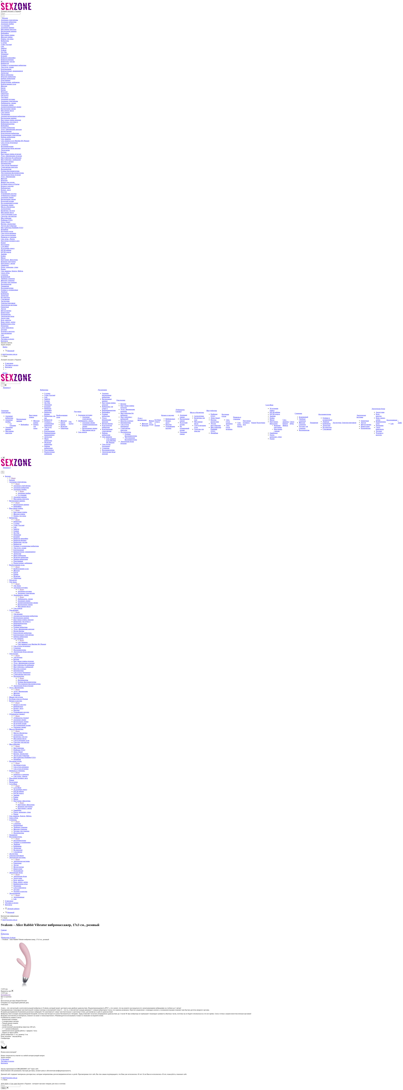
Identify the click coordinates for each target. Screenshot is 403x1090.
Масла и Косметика (20, 733)
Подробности (5, 995)
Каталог (12, 480)
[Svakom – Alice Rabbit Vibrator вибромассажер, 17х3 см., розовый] (24, 987)
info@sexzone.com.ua (9, 354)
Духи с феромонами (20, 691)
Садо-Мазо (17, 788)
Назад (13, 478)
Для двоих (17, 586)
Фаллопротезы (23, 680)
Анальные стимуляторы (22, 486)
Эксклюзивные (18, 897)
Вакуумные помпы (20, 512)
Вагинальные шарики (21, 504)
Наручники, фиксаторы (26, 805)
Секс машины (23, 642)
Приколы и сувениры (21, 774)
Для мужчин (17, 657)
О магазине (5, 1059)
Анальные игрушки (25, 591)
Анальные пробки (24, 493)
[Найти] (2, 15)
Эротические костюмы (21, 861)
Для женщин (18, 614)
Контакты (4, 1063)
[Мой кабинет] (2, 470)
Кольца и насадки (19, 704)
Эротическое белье (20, 876)
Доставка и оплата (7, 1061)
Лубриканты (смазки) (21, 718)
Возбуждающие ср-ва (21, 569)
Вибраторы (17, 521)
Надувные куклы (19, 765)
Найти (3, 1088)
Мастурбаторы (18, 748)
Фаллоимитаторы (19, 840)
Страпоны (17, 823)
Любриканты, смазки (25, 599)
